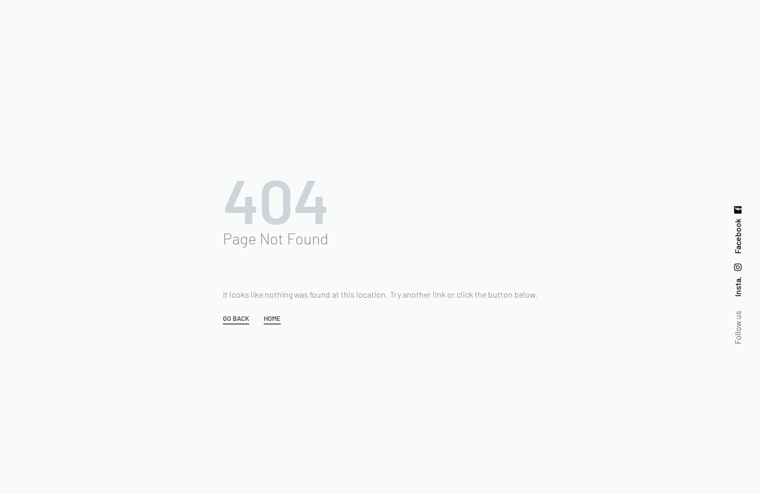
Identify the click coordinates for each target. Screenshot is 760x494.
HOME (272, 318)
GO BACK (236, 318)
